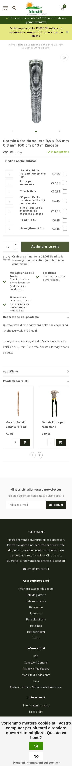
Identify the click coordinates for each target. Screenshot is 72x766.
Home (12, 44)
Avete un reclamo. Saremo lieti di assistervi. (36, 687)
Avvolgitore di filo (32, 228)
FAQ (36, 656)
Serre (36, 638)
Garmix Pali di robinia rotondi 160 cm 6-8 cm (16, 427)
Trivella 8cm (28, 191)
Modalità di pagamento (36, 674)
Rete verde (36, 607)
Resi (36, 681)
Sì (36, 746)
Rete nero (36, 613)
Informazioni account (36, 705)
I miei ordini (36, 711)
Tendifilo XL (28, 220)
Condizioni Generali (36, 662)
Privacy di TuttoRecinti (36, 668)
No (36, 756)
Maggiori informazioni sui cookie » (36, 762)
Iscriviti (58, 504)
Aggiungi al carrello (45, 246)
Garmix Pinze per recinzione (53, 425)
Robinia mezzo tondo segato (36, 588)
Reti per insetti (36, 631)
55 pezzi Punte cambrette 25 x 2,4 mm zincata (32, 200)
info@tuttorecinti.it (38, 569)
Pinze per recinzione (27, 183)
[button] (12, 131)
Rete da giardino (36, 594)
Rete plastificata (36, 619)
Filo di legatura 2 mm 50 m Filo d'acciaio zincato (31, 211)
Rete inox (36, 625)
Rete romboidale (36, 601)
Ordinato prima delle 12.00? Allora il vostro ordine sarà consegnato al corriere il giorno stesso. (36, 32)
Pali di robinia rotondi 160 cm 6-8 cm (33, 174)
